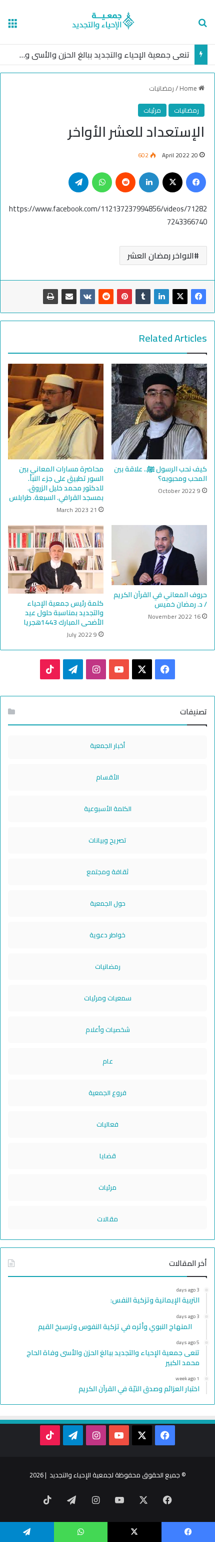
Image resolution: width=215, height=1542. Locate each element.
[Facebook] (198, 296)
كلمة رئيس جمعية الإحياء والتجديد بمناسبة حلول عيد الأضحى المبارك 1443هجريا (64, 613)
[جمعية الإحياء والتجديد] (108, 22)
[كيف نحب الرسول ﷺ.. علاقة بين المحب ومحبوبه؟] (159, 411)
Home (189, 88)
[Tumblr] (143, 296)
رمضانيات (161, 88)
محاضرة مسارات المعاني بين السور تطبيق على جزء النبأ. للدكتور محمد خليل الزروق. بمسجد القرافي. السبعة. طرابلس (56, 483)
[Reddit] (106, 296)
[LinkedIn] (161, 296)
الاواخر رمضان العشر (161, 255)
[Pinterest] (124, 296)
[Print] (50, 296)
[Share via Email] (69, 296)
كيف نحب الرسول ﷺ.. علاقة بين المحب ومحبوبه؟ (160, 473)
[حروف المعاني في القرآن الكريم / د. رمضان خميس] (159, 555)
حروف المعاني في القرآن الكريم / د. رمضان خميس (160, 599)
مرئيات (152, 110)
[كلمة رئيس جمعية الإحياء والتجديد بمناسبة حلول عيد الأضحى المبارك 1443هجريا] (56, 559)
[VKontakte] (87, 296)
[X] (180, 296)
